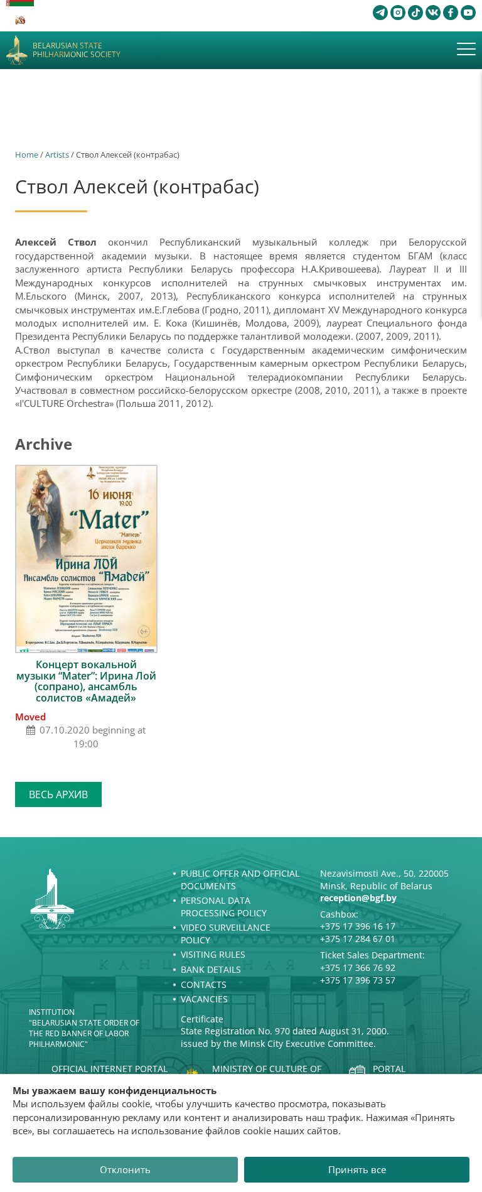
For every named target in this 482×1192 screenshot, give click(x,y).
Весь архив (58, 794)
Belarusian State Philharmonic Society (76, 50)
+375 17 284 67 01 (357, 939)
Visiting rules (213, 954)
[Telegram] (380, 12)
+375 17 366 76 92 (357, 967)
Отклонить (125, 1169)
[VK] (433, 12)
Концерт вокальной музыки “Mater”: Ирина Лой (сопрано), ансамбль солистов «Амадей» (86, 681)
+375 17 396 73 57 (357, 980)
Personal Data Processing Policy (224, 906)
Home (26, 154)
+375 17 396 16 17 (357, 926)
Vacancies (204, 999)
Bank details (211, 969)
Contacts (204, 984)
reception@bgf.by (358, 898)
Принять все (357, 1169)
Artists (57, 154)
